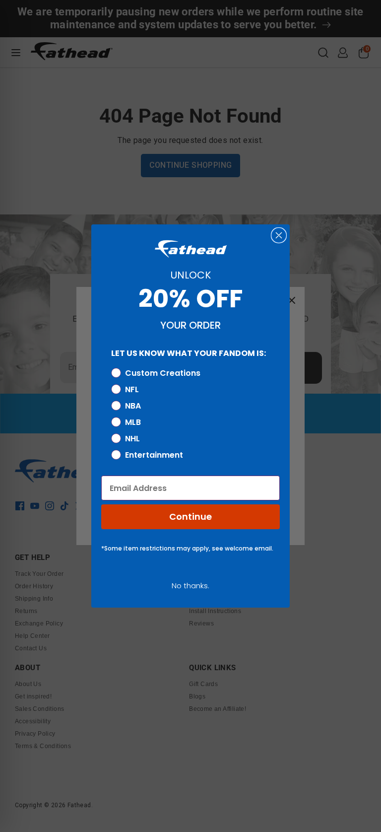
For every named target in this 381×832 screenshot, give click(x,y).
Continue (190, 516)
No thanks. (190, 585)
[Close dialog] (279, 235)
